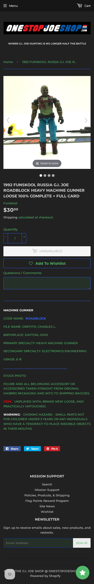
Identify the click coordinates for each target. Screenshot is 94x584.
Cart (87, 6)
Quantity (10, 229)
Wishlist (47, 511)
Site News (47, 506)
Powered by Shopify (45, 576)
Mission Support (47, 490)
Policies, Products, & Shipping (47, 495)
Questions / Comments (22, 273)
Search (47, 484)
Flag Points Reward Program (47, 501)
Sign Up (82, 543)
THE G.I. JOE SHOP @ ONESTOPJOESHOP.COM (51, 571)
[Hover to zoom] (47, 122)
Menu (13, 6)
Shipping (10, 217)
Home (8, 62)
